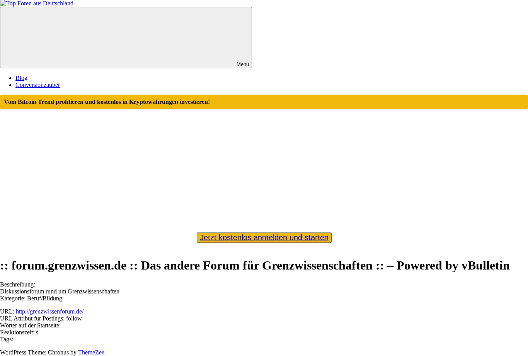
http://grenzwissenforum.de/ (49, 311)
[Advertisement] (264, 167)
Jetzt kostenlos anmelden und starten (264, 237)
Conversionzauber (37, 84)
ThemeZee (91, 352)
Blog (21, 78)
